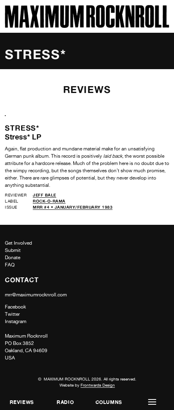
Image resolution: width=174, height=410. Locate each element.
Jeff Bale (44, 194)
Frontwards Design (98, 385)
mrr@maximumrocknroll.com (36, 295)
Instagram (15, 321)
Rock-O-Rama (49, 201)
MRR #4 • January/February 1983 (72, 207)
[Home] (87, 26)
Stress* (22, 127)
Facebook (15, 307)
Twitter (12, 314)
